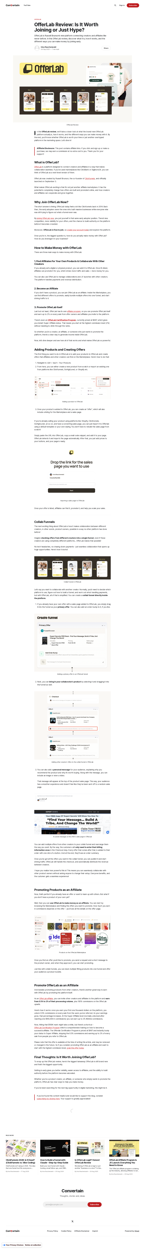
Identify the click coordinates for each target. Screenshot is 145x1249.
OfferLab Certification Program (47, 1028)
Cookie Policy (66, 1231)
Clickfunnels (90, 178)
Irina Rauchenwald (48, 47)
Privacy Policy (52, 1231)
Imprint (95, 1231)
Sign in (122, 5)
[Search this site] (115, 5)
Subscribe (133, 5)
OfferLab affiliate (46, 998)
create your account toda (77, 230)
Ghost (136, 1231)
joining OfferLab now (45, 218)
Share (106, 48)
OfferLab (37, 19)
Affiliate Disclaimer (81, 1231)
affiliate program (74, 311)
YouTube (27, 5)
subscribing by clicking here (48, 1099)
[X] (72, 1221)
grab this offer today (75, 1048)
